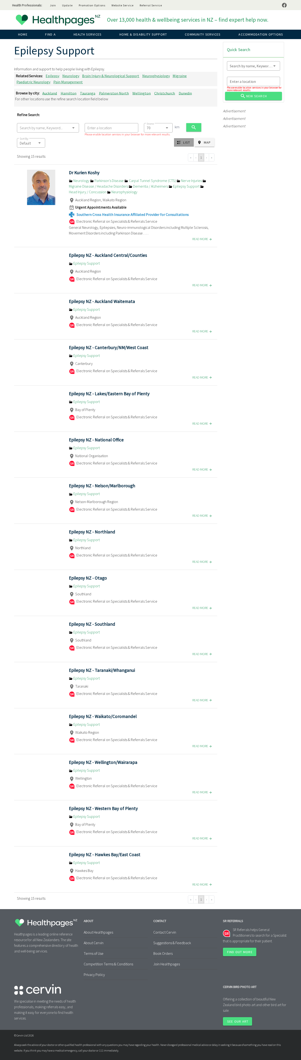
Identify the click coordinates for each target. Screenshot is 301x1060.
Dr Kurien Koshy (84, 172)
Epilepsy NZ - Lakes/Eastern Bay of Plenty (109, 393)
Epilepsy (52, 75)
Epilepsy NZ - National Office (96, 440)
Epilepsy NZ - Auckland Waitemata (102, 301)
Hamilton (68, 93)
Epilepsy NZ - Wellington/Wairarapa (103, 762)
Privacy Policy (94, 974)
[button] (31, 143)
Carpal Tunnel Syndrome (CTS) (152, 180)
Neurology (70, 75)
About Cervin (93, 942)
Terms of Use (93, 953)
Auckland (49, 93)
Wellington (141, 93)
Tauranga (87, 93)
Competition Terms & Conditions (108, 964)
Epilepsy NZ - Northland (92, 532)
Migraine (180, 75)
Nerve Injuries (191, 180)
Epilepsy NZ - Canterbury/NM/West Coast (108, 347)
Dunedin (185, 93)
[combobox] (48, 128)
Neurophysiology (156, 75)
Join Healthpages (166, 964)
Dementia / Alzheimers (150, 186)
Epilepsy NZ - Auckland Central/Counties (108, 255)
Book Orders (163, 953)
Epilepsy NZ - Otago (88, 578)
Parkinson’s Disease (109, 180)
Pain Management (68, 82)
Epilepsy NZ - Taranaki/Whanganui (102, 670)
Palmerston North (114, 93)
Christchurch (164, 93)
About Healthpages (98, 932)
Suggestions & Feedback (172, 942)
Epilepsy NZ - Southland (92, 624)
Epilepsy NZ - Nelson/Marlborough (102, 485)
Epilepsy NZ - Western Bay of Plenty (103, 808)
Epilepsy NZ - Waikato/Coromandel (103, 716)
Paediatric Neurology (33, 82)
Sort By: (24, 138)
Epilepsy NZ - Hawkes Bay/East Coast (104, 854)
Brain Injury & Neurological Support (110, 75)
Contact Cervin (164, 932)
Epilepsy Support (186, 186)
